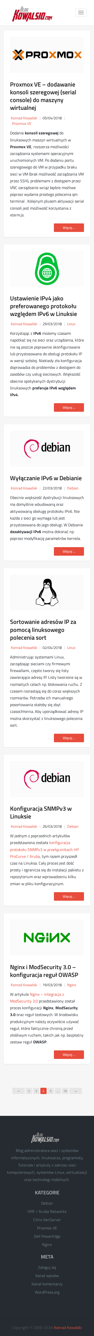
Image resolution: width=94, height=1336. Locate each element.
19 (65, 1091)
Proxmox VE (21, 123)
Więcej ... (69, 227)
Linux (71, 324)
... (58, 1091)
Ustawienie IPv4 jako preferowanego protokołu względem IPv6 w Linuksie (43, 306)
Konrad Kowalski (68, 1327)
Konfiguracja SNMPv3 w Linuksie (41, 812)
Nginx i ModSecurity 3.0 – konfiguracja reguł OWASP (44, 970)
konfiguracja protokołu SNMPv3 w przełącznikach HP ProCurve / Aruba (44, 849)
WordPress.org (47, 1292)
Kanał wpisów (47, 1276)
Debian (72, 488)
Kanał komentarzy (47, 1284)
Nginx (71, 985)
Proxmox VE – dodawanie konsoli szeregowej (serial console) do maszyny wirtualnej (43, 96)
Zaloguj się (47, 1267)
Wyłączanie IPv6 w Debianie (46, 477)
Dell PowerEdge (47, 1236)
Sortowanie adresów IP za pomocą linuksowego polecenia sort (43, 629)
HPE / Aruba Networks (47, 1211)
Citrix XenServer (47, 1220)
